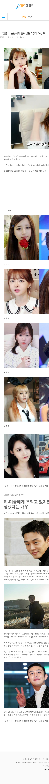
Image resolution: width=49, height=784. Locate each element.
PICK (27, 16)
